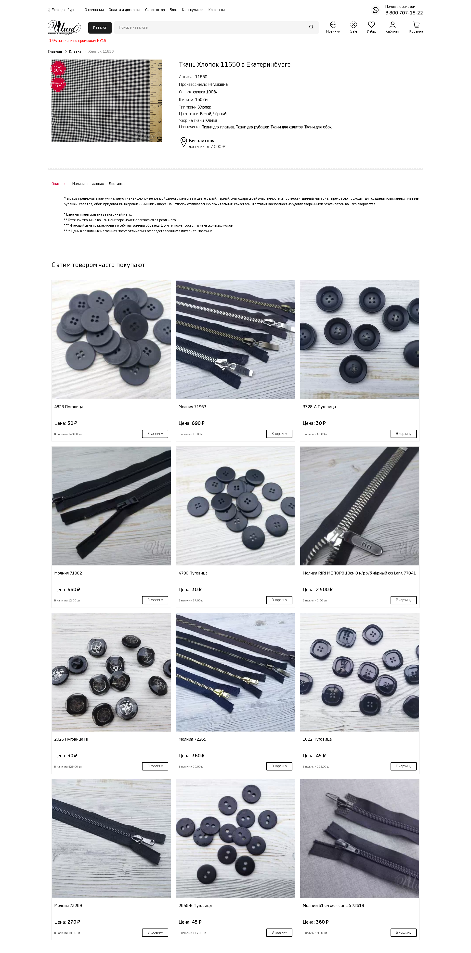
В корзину (155, 434)
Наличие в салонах (88, 184)
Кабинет (393, 31)
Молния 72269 (68, 906)
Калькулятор (193, 10)
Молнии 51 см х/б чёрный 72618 (333, 906)
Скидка (58, 68)
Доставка (117, 184)
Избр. (371, 31)
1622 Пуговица (317, 739)
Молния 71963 (192, 407)
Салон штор (155, 10)
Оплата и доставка (124, 10)
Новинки (333, 31)
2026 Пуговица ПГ (71, 739)
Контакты (217, 10)
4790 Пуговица (193, 573)
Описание (59, 184)
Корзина (416, 31)
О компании (94, 10)
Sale (353, 31)
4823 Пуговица (68, 407)
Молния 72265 (192, 739)
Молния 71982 (68, 573)
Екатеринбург (63, 10)
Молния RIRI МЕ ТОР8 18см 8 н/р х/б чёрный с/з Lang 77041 (359, 573)
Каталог (100, 27)
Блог (173, 10)
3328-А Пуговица (319, 407)
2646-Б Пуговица (195, 906)
